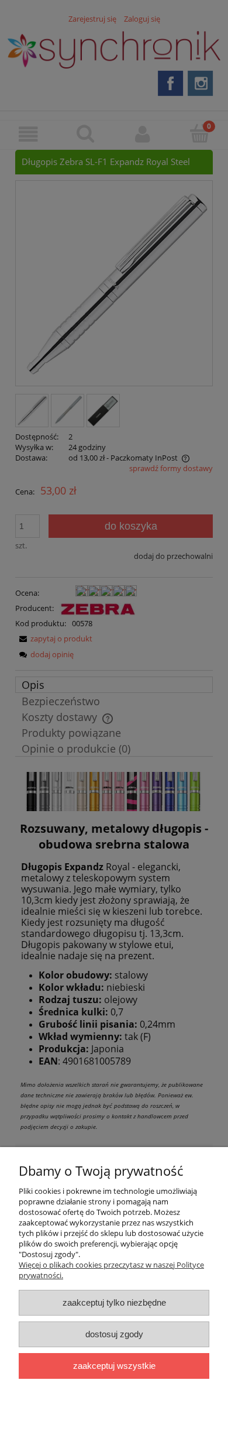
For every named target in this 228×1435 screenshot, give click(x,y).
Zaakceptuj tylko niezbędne (114, 1302)
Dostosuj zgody (114, 1334)
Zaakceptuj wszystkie (114, 1366)
